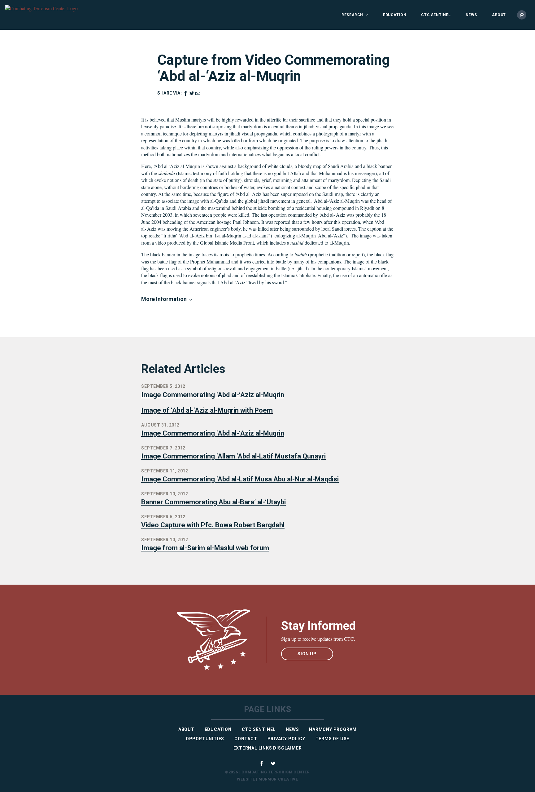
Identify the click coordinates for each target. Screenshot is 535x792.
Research (352, 15)
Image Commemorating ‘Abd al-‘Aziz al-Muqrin (212, 395)
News (471, 15)
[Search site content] (521, 15)
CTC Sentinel (435, 15)
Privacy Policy (286, 738)
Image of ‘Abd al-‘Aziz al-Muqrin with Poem (207, 410)
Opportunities (205, 738)
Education (394, 15)
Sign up (307, 653)
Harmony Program (333, 729)
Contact (245, 738)
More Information (164, 299)
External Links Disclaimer (267, 748)
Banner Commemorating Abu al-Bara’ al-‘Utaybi (213, 502)
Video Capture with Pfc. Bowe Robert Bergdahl (213, 525)
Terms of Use (332, 738)
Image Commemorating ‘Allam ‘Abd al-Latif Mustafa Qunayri (233, 456)
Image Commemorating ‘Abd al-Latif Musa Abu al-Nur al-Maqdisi (240, 479)
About (499, 15)
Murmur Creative (278, 779)
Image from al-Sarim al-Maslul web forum (205, 548)
